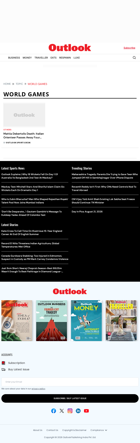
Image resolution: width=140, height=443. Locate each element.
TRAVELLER (41, 57)
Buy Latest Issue (18, 369)
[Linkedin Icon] (78, 411)
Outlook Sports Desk (18, 142)
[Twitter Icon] (62, 411)
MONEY (27, 57)
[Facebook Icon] (53, 411)
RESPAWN (65, 57)
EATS (54, 57)
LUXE (77, 57)
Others (7, 129)
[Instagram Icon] (70, 411)
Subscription (16, 363)
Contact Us (52, 430)
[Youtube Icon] (86, 411)
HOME (7, 84)
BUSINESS (14, 57)
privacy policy (38, 388)
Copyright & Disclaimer (74, 430)
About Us (37, 430)
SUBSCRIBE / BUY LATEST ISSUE (70, 398)
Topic (19, 84)
